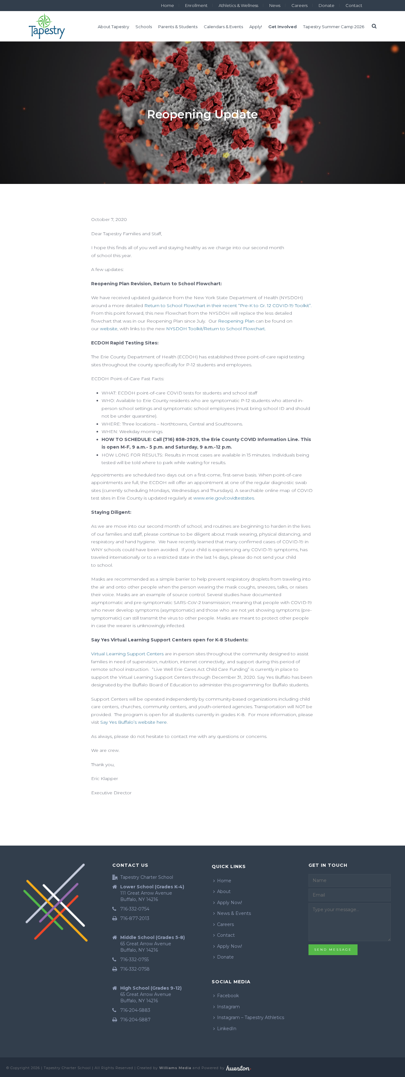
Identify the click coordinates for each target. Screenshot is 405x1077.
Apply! (255, 26)
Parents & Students (177, 26)
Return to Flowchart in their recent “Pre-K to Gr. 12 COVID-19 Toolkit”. (228, 305)
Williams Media (175, 1068)
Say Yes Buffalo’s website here (133, 722)
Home (224, 881)
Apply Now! (229, 902)
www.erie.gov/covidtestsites (223, 498)
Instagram (228, 1007)
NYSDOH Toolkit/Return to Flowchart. (216, 328)
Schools (143, 26)
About (224, 891)
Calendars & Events (223, 26)
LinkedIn (226, 1028)
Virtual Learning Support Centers (128, 654)
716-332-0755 (134, 959)
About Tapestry (113, 26)
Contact (226, 935)
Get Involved (282, 26)
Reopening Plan (236, 321)
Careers (225, 924)
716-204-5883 (135, 1010)
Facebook (228, 995)
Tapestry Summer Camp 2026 (333, 26)
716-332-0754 (134, 909)
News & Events (234, 913)
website (108, 328)
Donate (225, 957)
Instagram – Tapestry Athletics (250, 1017)
